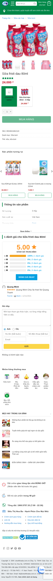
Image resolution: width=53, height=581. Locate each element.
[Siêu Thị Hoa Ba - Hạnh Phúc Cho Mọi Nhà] (5, 3)
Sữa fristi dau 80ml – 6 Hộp (24, 98)
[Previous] (6, 40)
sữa (7, 139)
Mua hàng (26, 119)
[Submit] (34, 4)
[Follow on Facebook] (4, 548)
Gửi (26, 346)
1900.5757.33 (24, 505)
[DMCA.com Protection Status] (10, 537)
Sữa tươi (31, 18)
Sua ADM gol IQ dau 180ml (11, 184)
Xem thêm (25, 231)
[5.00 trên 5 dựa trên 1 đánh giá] (26, 78)
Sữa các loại (19, 18)
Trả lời (9, 296)
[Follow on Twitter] (11, 548)
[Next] (46, 40)
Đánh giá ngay (26, 277)
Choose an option (9, 98)
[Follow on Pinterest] (15, 548)
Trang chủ (6, 18)
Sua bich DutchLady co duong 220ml (39, 185)
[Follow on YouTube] (19, 548)
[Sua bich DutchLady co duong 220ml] (39, 167)
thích (18, 296)
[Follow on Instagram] (8, 548)
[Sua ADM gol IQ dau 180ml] (13, 167)
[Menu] (12, 3)
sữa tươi (13, 139)
